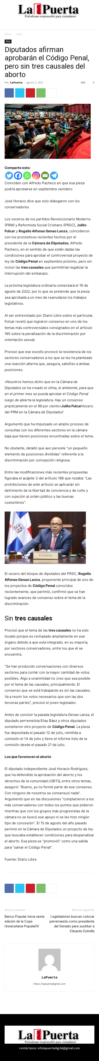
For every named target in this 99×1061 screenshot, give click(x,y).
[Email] (45, 176)
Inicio (8, 34)
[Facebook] (9, 93)
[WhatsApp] (41, 93)
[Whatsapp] (27, 176)
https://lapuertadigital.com (49, 983)
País (19, 34)
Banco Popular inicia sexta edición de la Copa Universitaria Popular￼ (24, 921)
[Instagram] (36, 176)
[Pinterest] (30, 93)
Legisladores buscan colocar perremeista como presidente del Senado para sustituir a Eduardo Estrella (72, 923)
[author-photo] (49, 971)
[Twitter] (19, 93)
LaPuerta (16, 82)
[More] (52, 93)
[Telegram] (54, 176)
